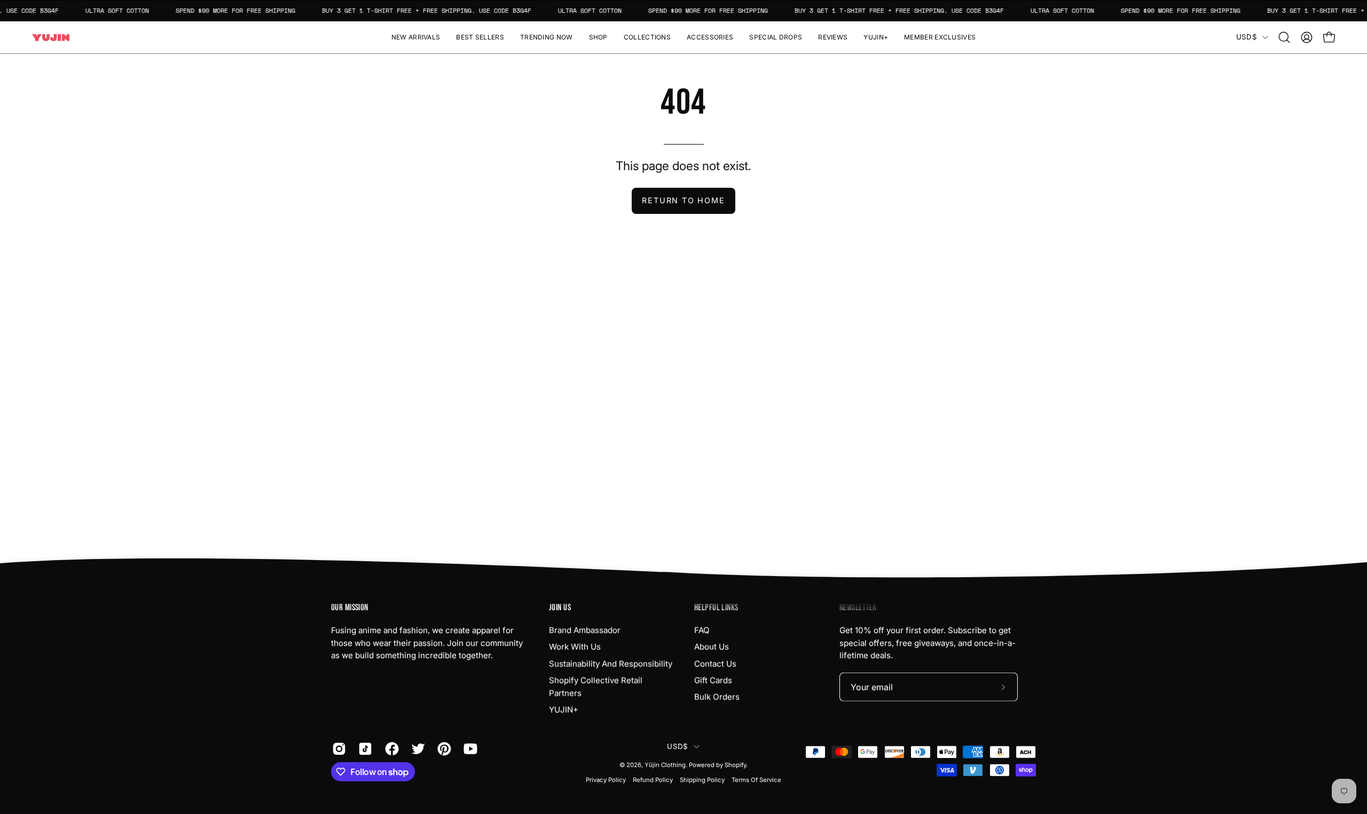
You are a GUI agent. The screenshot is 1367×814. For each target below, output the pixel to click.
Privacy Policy (606, 780)
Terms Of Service (756, 780)
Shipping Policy (702, 780)
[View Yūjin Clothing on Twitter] (416, 749)
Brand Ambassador (584, 630)
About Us (711, 647)
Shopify (735, 765)
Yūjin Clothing (665, 765)
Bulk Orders (717, 697)
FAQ (702, 630)
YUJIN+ (563, 710)
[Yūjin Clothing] (50, 37)
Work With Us (575, 647)
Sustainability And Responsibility (610, 663)
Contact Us (715, 663)
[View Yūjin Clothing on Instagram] (337, 749)
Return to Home (683, 200)
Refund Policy (653, 780)
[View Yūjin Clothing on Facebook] (390, 749)
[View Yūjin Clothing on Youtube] (468, 749)
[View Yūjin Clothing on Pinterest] (442, 749)
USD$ (1246, 37)
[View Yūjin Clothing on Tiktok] (363, 749)
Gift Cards (713, 680)
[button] (598, 37)
